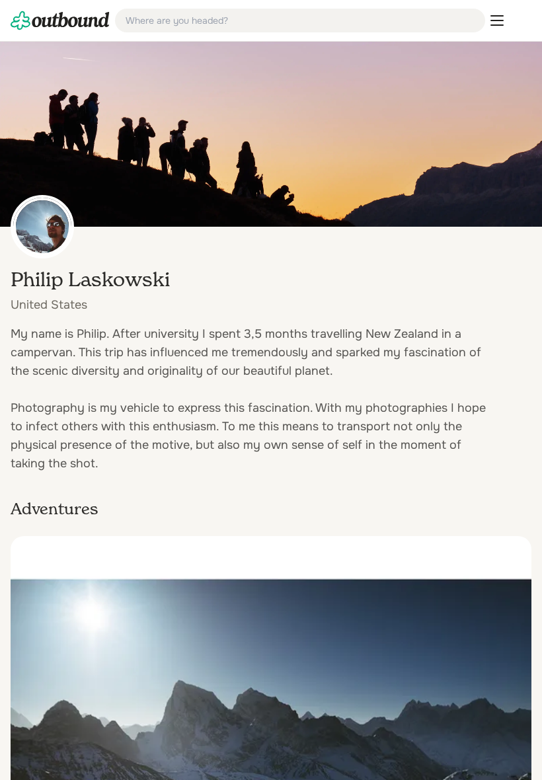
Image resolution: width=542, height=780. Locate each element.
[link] (60, 20)
